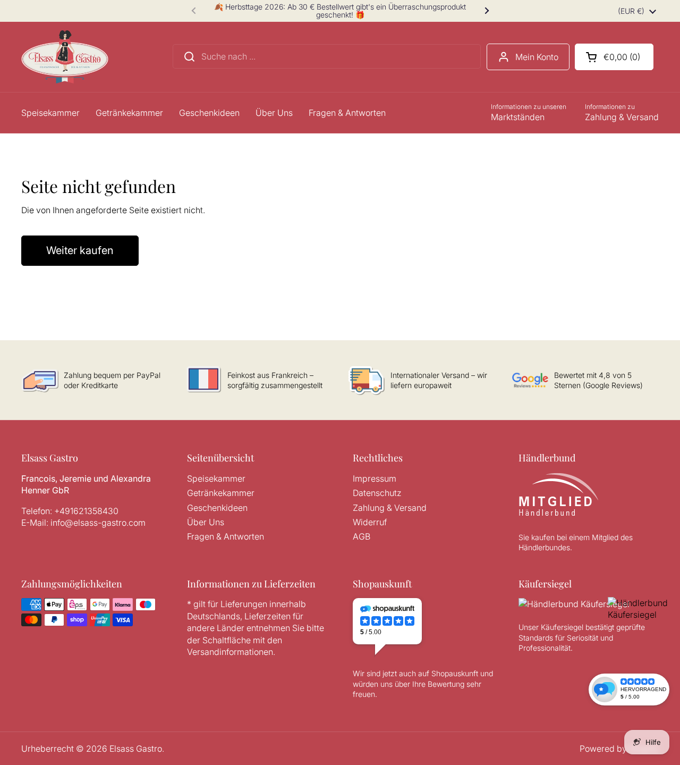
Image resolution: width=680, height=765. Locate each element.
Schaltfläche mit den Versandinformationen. (234, 646)
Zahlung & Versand (390, 507)
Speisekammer (216, 478)
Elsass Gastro (135, 748)
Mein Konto (536, 57)
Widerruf (370, 522)
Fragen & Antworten (225, 536)
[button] (614, 57)
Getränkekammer (220, 492)
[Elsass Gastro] (64, 56)
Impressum (374, 478)
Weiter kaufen (80, 250)
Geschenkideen (217, 507)
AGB (361, 536)
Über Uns (205, 522)
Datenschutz (377, 492)
